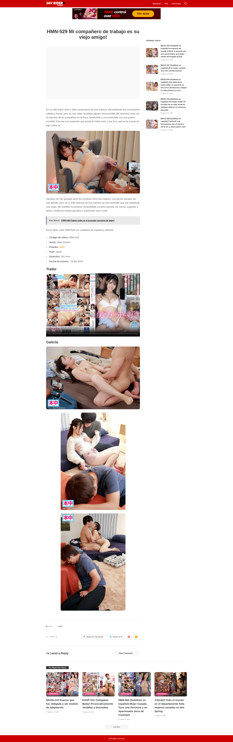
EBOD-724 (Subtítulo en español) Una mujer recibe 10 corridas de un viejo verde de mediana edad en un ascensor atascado (173, 104)
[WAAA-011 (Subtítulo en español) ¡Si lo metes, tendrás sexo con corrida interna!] (152, 69)
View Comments (126, 653)
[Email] (136, 637)
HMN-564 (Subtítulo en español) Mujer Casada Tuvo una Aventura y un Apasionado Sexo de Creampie (132, 707)
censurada (53, 693)
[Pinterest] (129, 637)
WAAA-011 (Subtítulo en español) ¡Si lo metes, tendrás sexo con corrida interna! (173, 68)
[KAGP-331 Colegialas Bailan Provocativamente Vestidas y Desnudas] (98, 684)
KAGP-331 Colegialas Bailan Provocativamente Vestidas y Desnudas (97, 704)
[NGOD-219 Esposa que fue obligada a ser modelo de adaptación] (62, 684)
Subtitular (125, 693)
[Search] (185, 3)
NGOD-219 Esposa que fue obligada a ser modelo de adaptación (62, 704)
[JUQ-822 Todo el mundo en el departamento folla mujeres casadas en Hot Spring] (170, 684)
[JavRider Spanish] (56, 3)
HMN (62, 247)
